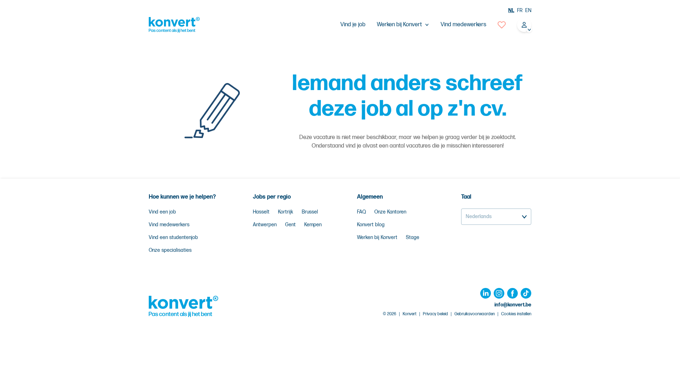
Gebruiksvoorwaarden (474, 314)
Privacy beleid (435, 314)
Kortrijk (285, 212)
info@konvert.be (512, 305)
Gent (290, 225)
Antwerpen (265, 225)
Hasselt (261, 212)
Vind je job (353, 24)
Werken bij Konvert (377, 237)
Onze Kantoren (390, 212)
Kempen (313, 225)
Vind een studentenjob (173, 237)
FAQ (361, 212)
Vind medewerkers (463, 24)
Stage (412, 237)
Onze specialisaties (170, 250)
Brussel (310, 212)
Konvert (409, 314)
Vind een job (162, 212)
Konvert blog (371, 225)
